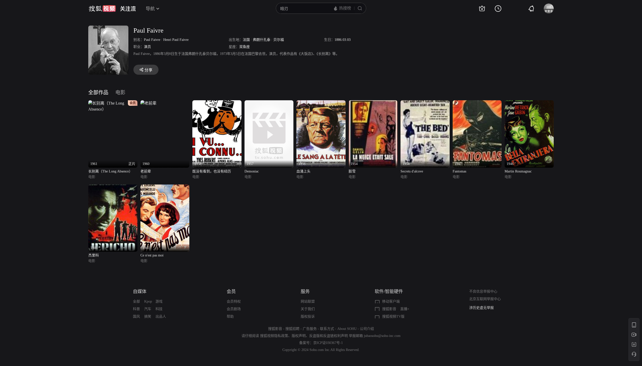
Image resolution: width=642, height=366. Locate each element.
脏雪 (352, 171)
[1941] (165, 187)
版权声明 (299, 336)
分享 (148, 70)
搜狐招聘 (292, 329)
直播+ (404, 309)
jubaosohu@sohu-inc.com (382, 336)
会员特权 (234, 301)
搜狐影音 (389, 309)
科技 (159, 309)
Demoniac (252, 171)
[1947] (477, 103)
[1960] (148, 103)
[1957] (269, 103)
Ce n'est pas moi (152, 255)
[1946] (529, 103)
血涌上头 (303, 171)
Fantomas (459, 171)
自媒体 (139, 291)
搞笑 (147, 316)
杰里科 (93, 255)
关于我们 (308, 309)
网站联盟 (308, 301)
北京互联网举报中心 (485, 299)
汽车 (147, 309)
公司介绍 (367, 329)
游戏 (159, 301)
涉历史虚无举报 (481, 308)
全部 (136, 301)
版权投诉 (308, 316)
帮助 (230, 316)
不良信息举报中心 (483, 291)
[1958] (217, 103)
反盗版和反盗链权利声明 (328, 336)
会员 (231, 291)
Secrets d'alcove (411, 171)
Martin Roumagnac (518, 171)
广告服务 (310, 329)
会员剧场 (234, 309)
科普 (136, 309)
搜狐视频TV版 (393, 316)
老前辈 (145, 171)
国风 (136, 316)
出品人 (160, 316)
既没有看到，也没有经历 (211, 171)
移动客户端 (391, 301)
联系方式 (327, 329)
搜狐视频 (102, 8)
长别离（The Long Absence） (110, 171)
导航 (150, 9)
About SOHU (347, 329)
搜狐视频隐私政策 (274, 336)
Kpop (148, 301)
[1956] (321, 103)
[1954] (373, 103)
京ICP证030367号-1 (328, 343)
